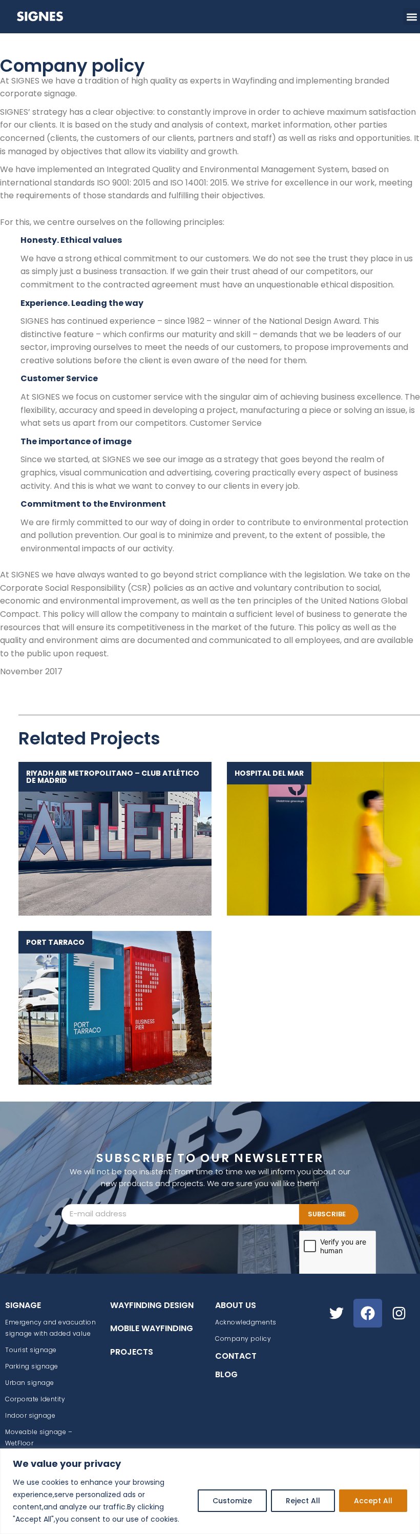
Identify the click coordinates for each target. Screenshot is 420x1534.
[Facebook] (367, 1313)
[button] (411, 16)
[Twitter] (336, 1313)
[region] (210, 1491)
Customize (232, 1501)
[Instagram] (399, 1313)
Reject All (303, 1501)
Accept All (373, 1501)
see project (110, 838)
